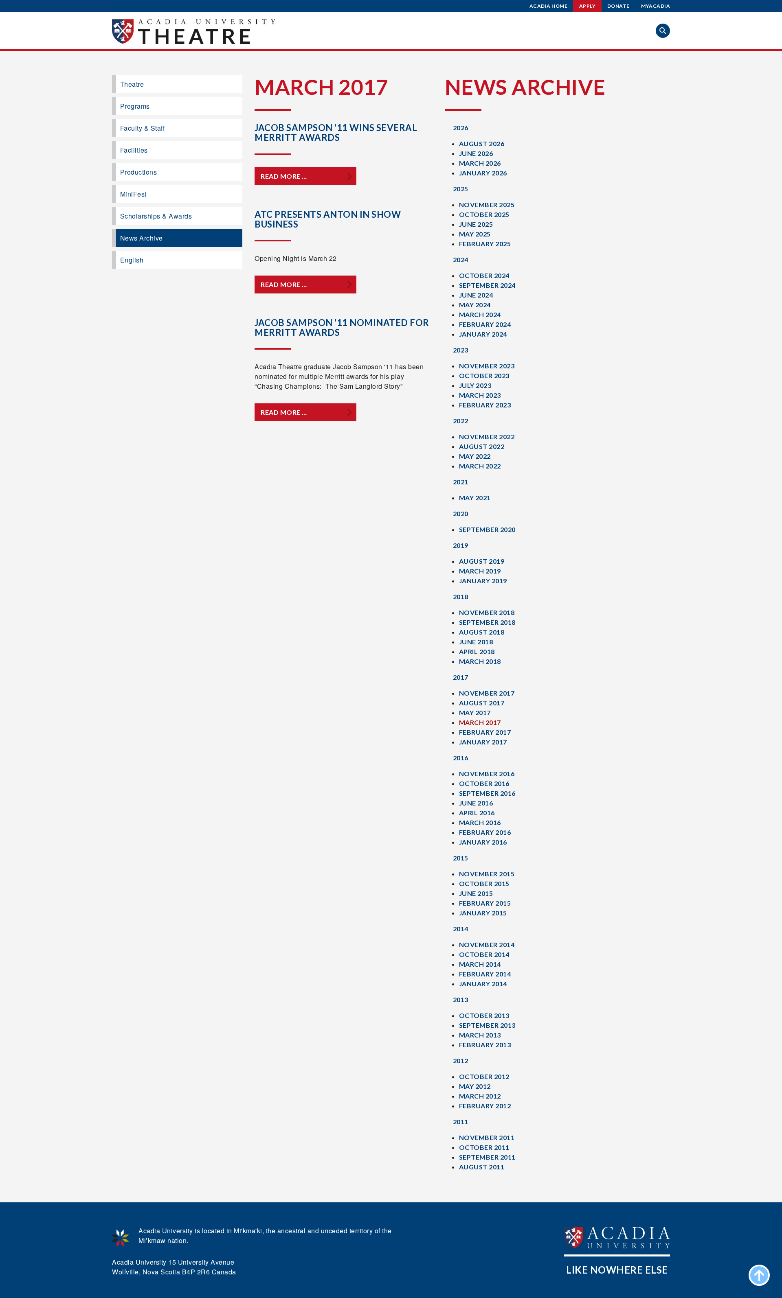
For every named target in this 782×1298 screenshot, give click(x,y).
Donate (618, 6)
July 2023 (475, 385)
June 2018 (476, 642)
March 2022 (480, 466)
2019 (460, 545)
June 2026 (476, 153)
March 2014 (480, 964)
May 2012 (475, 1086)
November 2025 (487, 204)
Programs (135, 106)
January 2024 (483, 334)
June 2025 (476, 224)
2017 (460, 677)
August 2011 (482, 1167)
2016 (460, 758)
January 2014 (483, 983)
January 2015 (483, 913)
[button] (663, 31)
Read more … (284, 176)
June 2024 (476, 295)
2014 (460, 928)
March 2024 (480, 314)
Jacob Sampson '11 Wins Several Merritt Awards (336, 132)
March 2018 (480, 661)
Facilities (134, 150)
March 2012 (480, 1096)
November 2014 (487, 944)
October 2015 (484, 883)
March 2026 (480, 163)
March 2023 (480, 395)
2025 (460, 189)
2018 (460, 596)
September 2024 (487, 285)
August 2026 (482, 143)
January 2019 (483, 580)
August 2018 (482, 632)
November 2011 (487, 1137)
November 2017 (487, 693)
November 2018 (487, 612)
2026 (460, 127)
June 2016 (476, 803)
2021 (460, 482)
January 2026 (483, 173)
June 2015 (476, 893)
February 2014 (485, 974)
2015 (460, 858)
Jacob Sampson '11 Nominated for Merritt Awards (342, 327)
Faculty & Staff (142, 128)
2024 (460, 259)
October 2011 (484, 1147)
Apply (587, 6)
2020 (460, 513)
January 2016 (483, 842)
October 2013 (484, 1015)
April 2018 (477, 651)
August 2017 (482, 703)
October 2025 (484, 214)
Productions (138, 172)
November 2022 (487, 436)
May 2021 (475, 497)
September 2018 (487, 622)
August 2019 (482, 561)
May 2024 (475, 305)
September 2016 (487, 793)
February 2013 (485, 1044)
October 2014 (484, 954)
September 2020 (487, 529)
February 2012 (485, 1106)
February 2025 (485, 243)
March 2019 (480, 571)
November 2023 (487, 366)
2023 (460, 350)
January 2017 (483, 742)
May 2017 (475, 712)
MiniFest (133, 194)
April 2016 (477, 812)
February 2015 (485, 903)
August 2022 (482, 446)
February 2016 (485, 832)
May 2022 (475, 456)
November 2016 (487, 773)
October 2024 (484, 275)
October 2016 (484, 783)
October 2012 (484, 1076)
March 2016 (480, 822)
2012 (460, 1060)
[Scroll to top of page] (759, 1275)
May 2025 (475, 234)
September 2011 (487, 1157)
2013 (460, 999)
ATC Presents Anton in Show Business (328, 219)
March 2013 (480, 1035)
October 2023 (484, 375)
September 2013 (487, 1025)
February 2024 (485, 324)
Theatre (196, 35)
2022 (460, 421)
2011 (460, 1121)
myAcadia (655, 6)
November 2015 (487, 874)
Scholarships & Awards (156, 216)
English (132, 260)
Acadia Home (548, 6)
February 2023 (485, 405)
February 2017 (485, 732)
